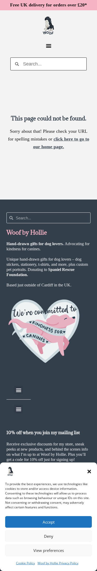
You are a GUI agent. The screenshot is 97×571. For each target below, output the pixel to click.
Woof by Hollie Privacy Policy (58, 563)
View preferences (48, 550)
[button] (89, 471)
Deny (48, 536)
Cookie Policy (25, 563)
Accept (49, 522)
